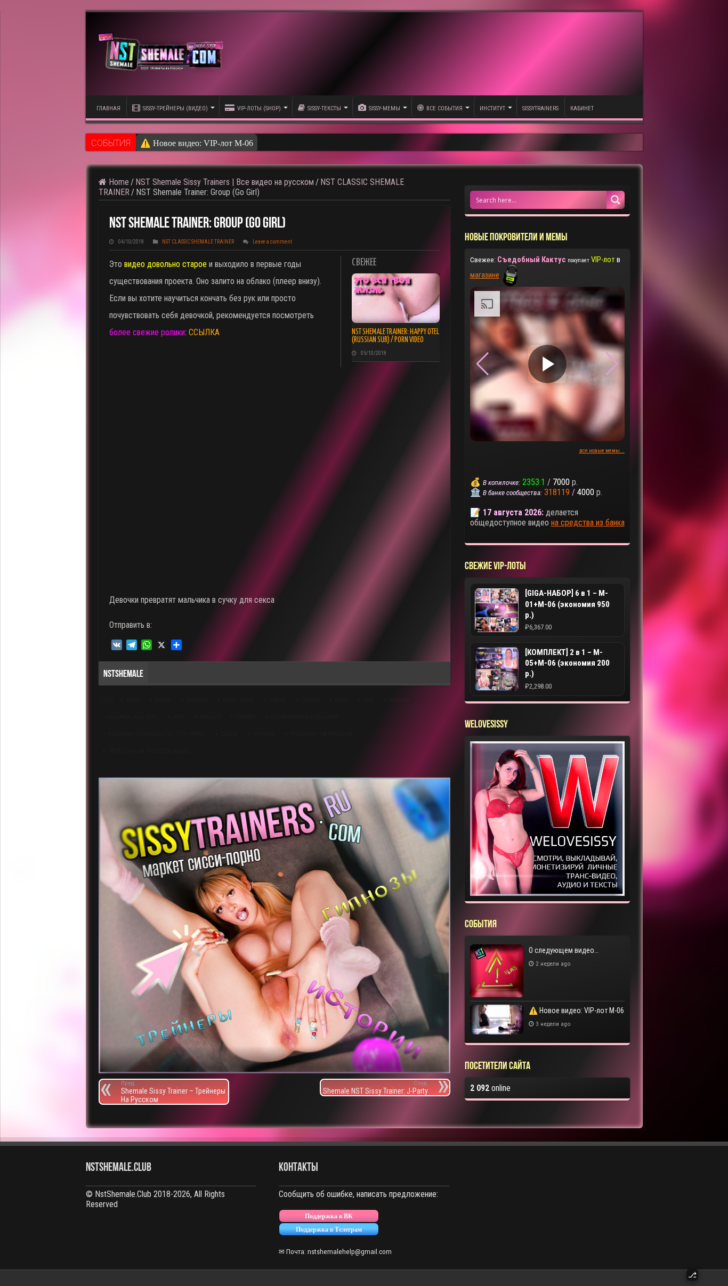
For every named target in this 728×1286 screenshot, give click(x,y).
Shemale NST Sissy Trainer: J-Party (375, 1087)
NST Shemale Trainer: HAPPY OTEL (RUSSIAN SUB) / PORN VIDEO (395, 336)
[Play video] (547, 364)
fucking (197, 700)
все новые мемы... (602, 450)
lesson (310, 700)
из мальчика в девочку (304, 717)
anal (133, 700)
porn (342, 700)
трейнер (263, 734)
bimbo (163, 700)
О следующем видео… (563, 950)
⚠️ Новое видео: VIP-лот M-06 (196, 143)
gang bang (238, 700)
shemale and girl (132, 717)
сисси (228, 734)
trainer (210, 717)
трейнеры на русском (321, 734)
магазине (484, 275)
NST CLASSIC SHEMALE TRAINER (198, 242)
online (490, 1088)
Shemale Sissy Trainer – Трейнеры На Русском (173, 1092)
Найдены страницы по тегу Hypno (156, 734)
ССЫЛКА (204, 332)
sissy (178, 717)
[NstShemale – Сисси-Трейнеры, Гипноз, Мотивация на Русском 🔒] (163, 53)
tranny (245, 717)
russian (398, 700)
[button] (612, 364)
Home (118, 182)
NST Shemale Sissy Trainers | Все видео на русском (224, 182)
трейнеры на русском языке (149, 751)
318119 (557, 492)
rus (368, 700)
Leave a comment (272, 242)
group (277, 700)
